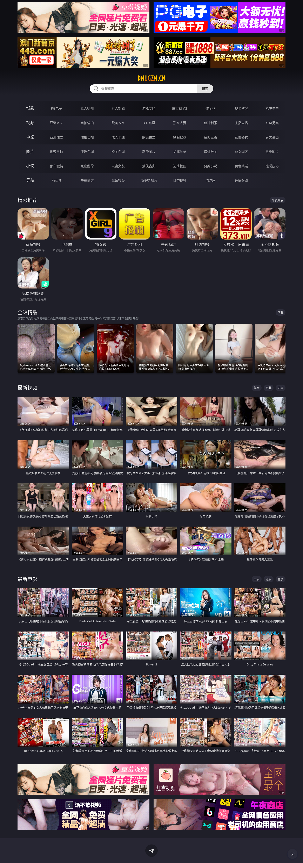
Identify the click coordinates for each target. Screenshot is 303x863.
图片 (30, 151)
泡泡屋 (210, 180)
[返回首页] (292, 854)
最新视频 (27, 387)
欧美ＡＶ (118, 123)
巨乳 (268, 388)
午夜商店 (87, 180)
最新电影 (27, 579)
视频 (30, 123)
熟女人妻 (179, 123)
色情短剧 (241, 180)
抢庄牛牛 (272, 108)
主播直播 (241, 123)
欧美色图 (118, 151)
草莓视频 (118, 180)
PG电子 (56, 108)
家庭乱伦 (87, 166)
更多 (280, 388)
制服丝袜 (179, 137)
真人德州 (87, 108)
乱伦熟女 (241, 137)
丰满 (257, 579)
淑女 (268, 579)
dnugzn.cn (151, 78)
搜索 (205, 88)
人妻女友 (118, 166)
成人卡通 (118, 137)
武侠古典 (148, 166)
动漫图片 (148, 151)
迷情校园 (179, 166)
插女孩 (56, 180)
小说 (30, 166)
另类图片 (272, 151)
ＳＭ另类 (272, 123)
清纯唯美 (210, 151)
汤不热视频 (149, 180)
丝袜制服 (210, 123)
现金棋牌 (241, 108)
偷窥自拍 (56, 151)
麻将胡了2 (179, 108)
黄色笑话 (241, 166)
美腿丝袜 (179, 151)
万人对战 (118, 108)
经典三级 (210, 137)
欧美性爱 (148, 137)
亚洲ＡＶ (56, 123)
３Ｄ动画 (148, 123)
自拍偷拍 (87, 123)
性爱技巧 (272, 166)
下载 (280, 312)
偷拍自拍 (87, 137)
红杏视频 (179, 180)
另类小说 (210, 166)
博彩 (30, 108)
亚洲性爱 (56, 137)
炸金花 (210, 108)
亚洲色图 (87, 151)
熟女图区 (241, 151)
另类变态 (272, 137)
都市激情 (56, 166)
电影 (30, 137)
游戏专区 (148, 108)
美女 (257, 388)
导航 (30, 180)
